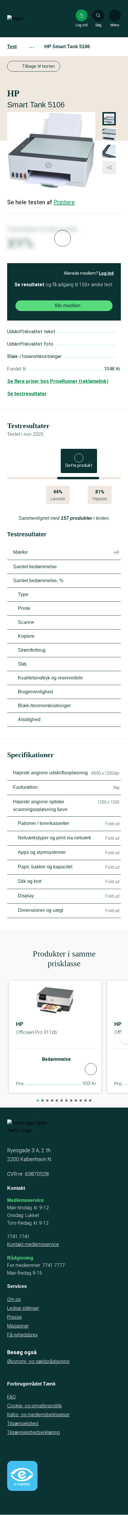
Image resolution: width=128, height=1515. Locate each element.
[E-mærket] (22, 1476)
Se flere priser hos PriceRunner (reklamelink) (57, 381)
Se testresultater (27, 393)
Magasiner (18, 1326)
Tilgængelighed (22, 1423)
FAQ (11, 1397)
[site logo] (26, 18)
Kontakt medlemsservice (33, 1244)
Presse (14, 1317)
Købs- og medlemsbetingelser (38, 1414)
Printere (64, 202)
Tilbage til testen (38, 66)
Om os (14, 1299)
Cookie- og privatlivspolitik (34, 1406)
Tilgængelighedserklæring (33, 1432)
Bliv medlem (67, 305)
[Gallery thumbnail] (109, 151)
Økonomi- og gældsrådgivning (38, 1361)
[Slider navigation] (38, 1100)
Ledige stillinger (23, 1308)
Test (12, 46)
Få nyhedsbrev (22, 1335)
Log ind (106, 273)
